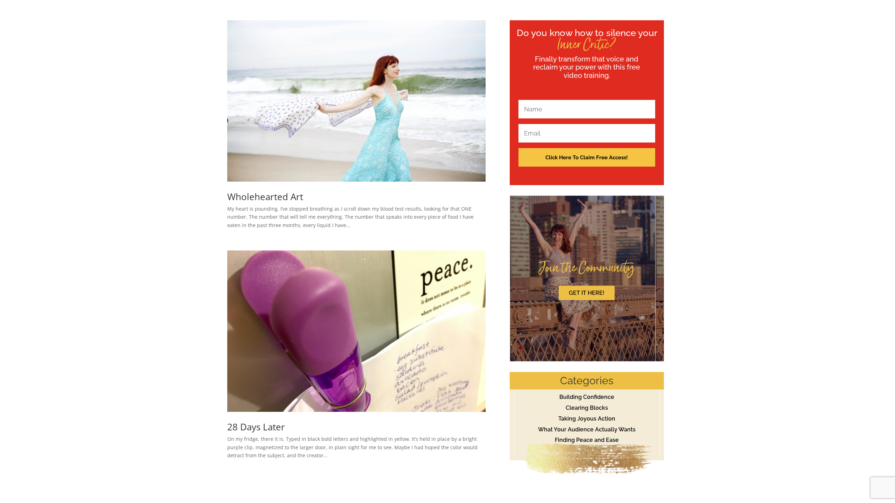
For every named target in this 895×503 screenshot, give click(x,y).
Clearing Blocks (587, 407)
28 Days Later (256, 427)
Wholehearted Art (265, 196)
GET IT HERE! (586, 293)
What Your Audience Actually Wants (587, 429)
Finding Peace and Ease (587, 440)
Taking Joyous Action (586, 418)
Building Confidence (586, 397)
